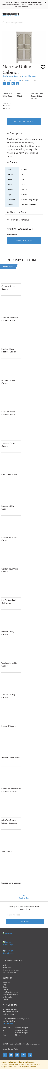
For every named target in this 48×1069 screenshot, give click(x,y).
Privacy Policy (13, 1049)
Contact (6, 989)
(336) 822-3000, (12, 80)
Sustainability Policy (10, 994)
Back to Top (24, 898)
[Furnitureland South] (10, 15)
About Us (6, 982)
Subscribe (25, 921)
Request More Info (24, 121)
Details (13, 162)
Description (16, 133)
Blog (4, 985)
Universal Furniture (29, 76)
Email (26, 80)
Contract (6, 999)
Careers (5, 987)
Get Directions (8, 1023)
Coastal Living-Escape (11, 76)
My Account (7, 967)
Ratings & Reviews (19, 219)
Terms (5, 1049)
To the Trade (7, 997)
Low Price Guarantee (10, 992)
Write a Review (24, 240)
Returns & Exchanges (11, 970)
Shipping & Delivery (10, 972)
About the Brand (18, 212)
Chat (20, 80)
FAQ (4, 965)
